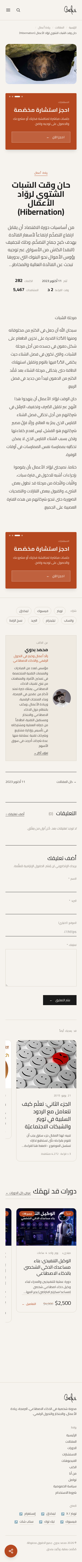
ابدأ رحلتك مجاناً (50, 163)
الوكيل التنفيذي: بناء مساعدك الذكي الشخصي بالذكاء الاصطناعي (47, 1314)
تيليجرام (50, 668)
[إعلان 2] (17, 96)
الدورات (72, 1462)
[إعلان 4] (9, 96)
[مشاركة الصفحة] (11, 1551)
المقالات (59, 27)
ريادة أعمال (44, 27)
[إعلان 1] (22, 96)
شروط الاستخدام (66, 1506)
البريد (34, 668)
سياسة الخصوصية (65, 1500)
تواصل (72, 1493)
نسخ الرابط (15, 668)
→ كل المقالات (66, 829)
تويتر (60, 659)
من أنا (73, 1487)
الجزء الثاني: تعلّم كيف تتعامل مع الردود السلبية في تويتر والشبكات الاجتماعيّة (46, 1163)
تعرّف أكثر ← (41, 801)
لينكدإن (23, 659)
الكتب (73, 1481)
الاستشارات (69, 1468)
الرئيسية (73, 27)
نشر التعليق (59, 1048)
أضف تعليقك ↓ (14, 862)
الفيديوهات (69, 1474)
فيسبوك (42, 659)
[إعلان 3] (13, 96)
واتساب (69, 668)
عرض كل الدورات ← (18, 1241)
